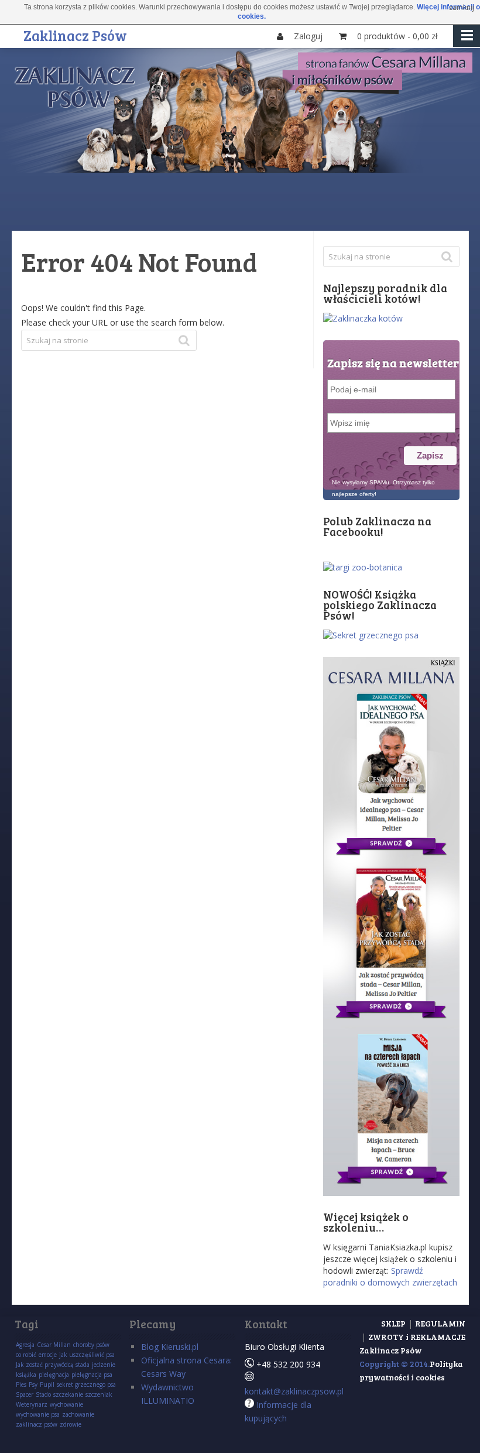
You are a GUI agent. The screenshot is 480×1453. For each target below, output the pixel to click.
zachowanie (78, 1414)
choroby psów (91, 1345)
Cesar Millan (54, 1345)
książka (26, 1374)
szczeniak (98, 1394)
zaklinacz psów (36, 1424)
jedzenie (103, 1364)
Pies (21, 1384)
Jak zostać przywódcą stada (53, 1364)
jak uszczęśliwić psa (87, 1355)
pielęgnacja (54, 1374)
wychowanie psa (38, 1414)
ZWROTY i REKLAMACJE (416, 1336)
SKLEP (393, 1323)
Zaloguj (309, 36)
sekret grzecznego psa (86, 1384)
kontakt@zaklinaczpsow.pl (294, 1391)
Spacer (24, 1394)
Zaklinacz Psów (75, 34)
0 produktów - (397, 36)
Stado (43, 1394)
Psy (33, 1384)
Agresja (25, 1345)
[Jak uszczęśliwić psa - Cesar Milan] (240, 169)
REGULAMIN (440, 1323)
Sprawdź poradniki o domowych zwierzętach (390, 1276)
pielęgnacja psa (91, 1374)
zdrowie (70, 1424)
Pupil (47, 1384)
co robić (26, 1355)
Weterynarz (31, 1404)
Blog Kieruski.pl (169, 1346)
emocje (48, 1355)
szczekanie (68, 1394)
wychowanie (66, 1404)
